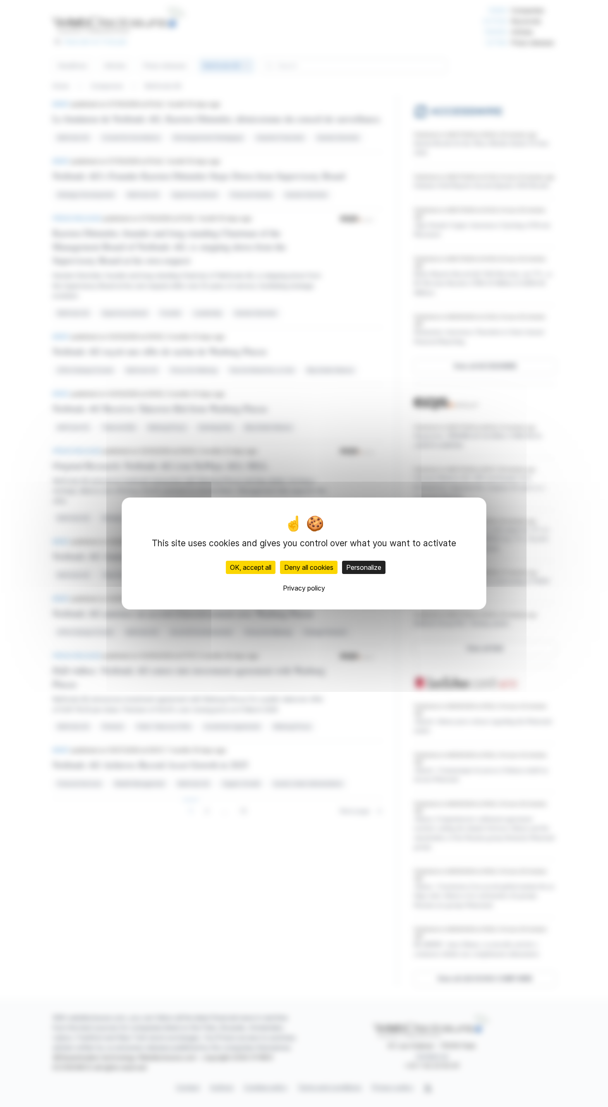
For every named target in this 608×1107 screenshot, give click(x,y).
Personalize (363, 567)
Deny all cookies (308, 567)
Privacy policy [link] (304, 588)
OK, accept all (250, 567)
